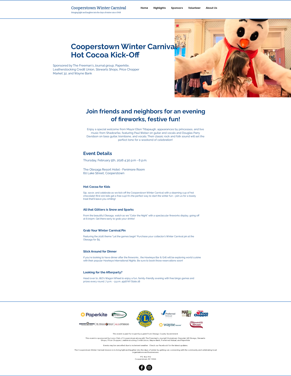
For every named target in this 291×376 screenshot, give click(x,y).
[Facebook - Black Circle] (142, 368)
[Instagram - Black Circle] (149, 368)
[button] (159, 8)
